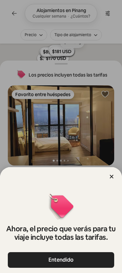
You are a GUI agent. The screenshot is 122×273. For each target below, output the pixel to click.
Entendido (61, 259)
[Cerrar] (111, 176)
